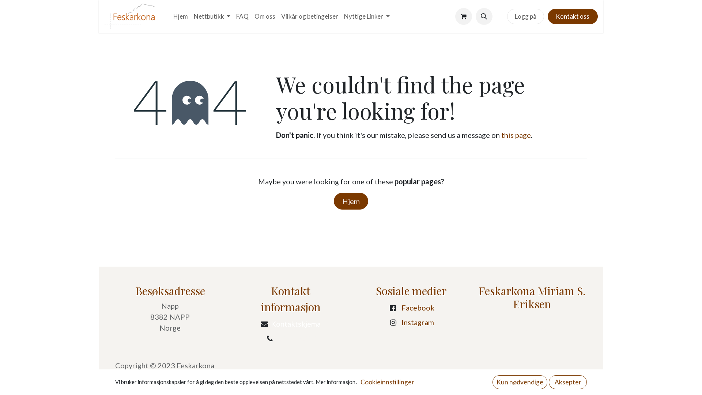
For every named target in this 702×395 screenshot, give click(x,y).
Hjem (351, 201)
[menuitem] (180, 16)
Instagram (417, 322)
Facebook (417, 307)
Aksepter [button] (568, 382)
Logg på (525, 16)
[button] (484, 16)
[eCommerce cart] (463, 16)
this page (516, 135)
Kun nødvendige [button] (520, 382)
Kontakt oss (572, 16)
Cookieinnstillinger (387, 382)
